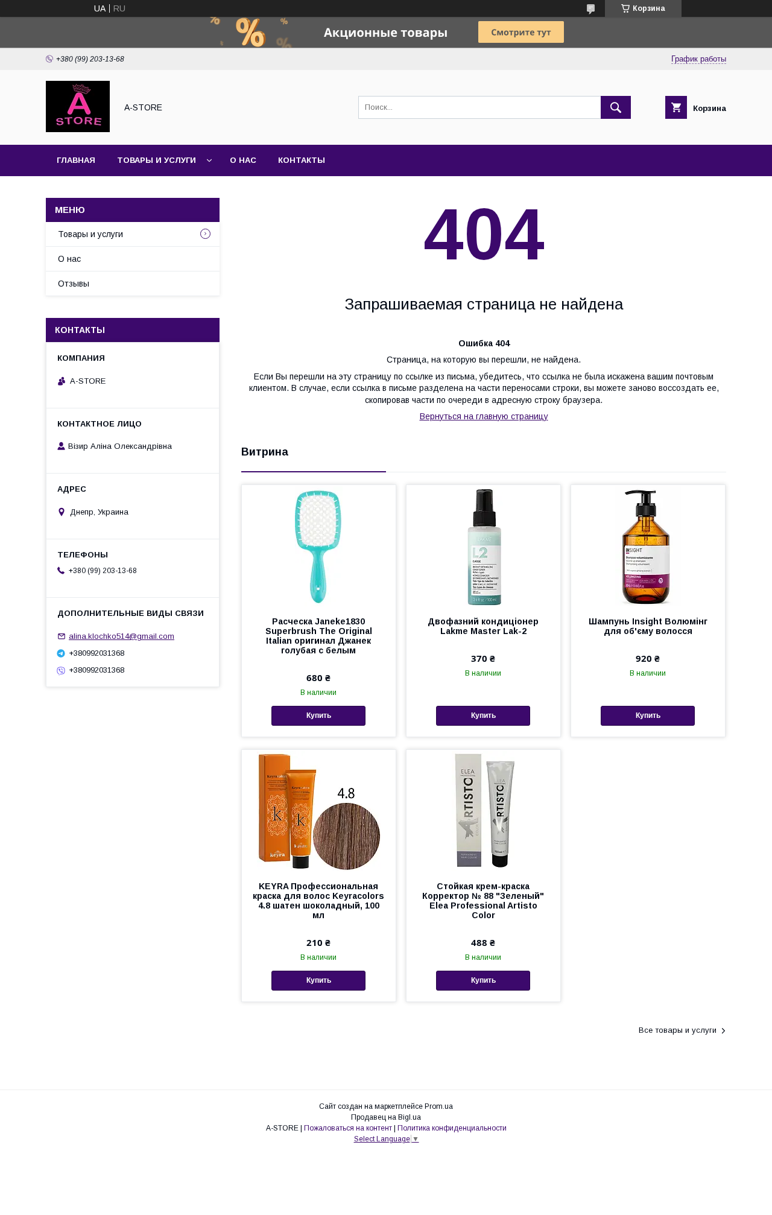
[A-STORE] (78, 129)
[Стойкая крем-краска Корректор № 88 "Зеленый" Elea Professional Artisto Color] (483, 810)
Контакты (301, 160)
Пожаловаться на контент (348, 1128)
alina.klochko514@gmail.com (121, 636)
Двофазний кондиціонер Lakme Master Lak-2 (483, 626)
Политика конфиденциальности (452, 1128)
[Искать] (616, 107)
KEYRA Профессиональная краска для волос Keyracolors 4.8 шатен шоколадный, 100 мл (318, 900)
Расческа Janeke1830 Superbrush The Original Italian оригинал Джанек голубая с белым (318, 636)
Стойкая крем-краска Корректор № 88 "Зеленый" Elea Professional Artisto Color (483, 900)
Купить (318, 715)
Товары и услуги (156, 160)
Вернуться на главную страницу (484, 416)
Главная (76, 160)
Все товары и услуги (678, 1030)
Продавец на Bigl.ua (386, 1117)
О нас (243, 160)
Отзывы (73, 283)
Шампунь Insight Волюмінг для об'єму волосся (648, 626)
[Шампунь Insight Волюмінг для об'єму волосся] (648, 545)
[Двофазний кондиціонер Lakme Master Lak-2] (483, 545)
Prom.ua (439, 1106)
